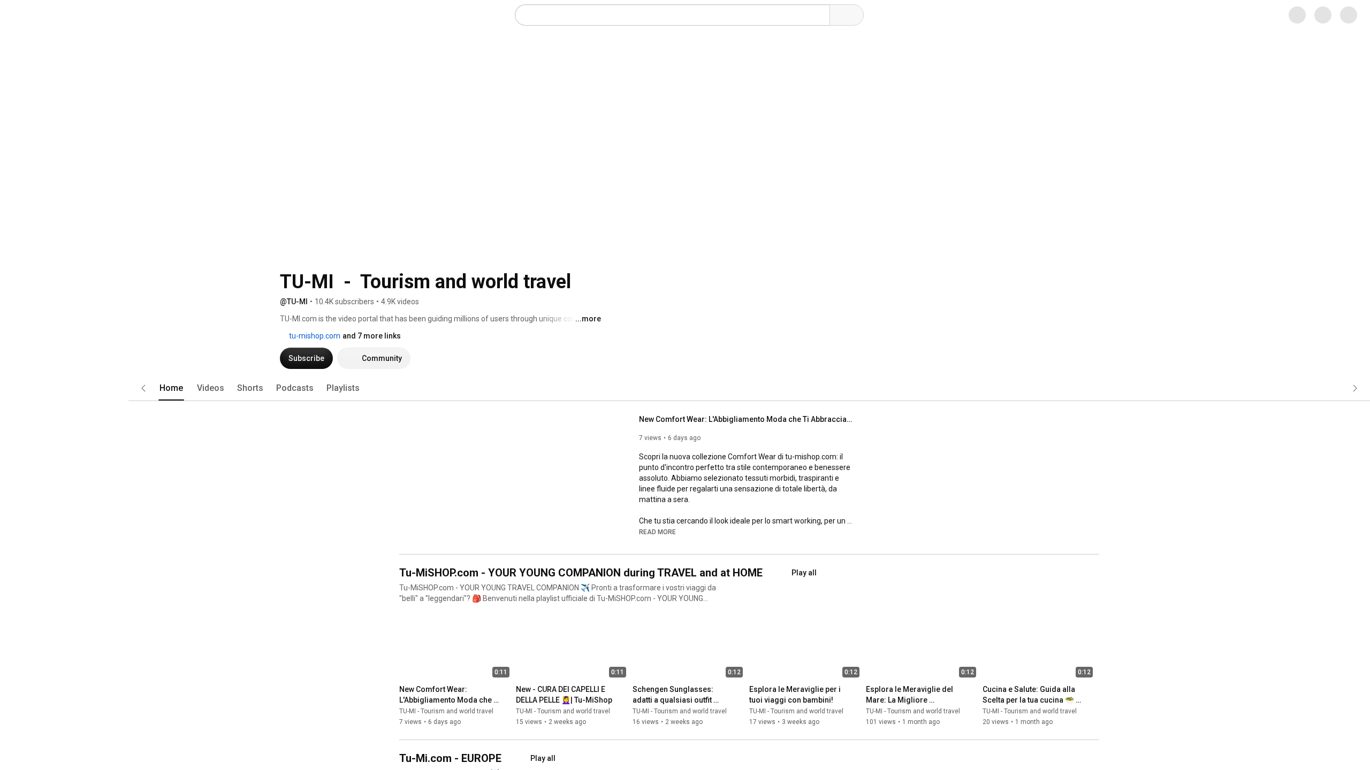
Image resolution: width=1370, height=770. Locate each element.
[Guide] (19, 15)
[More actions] (506, 572)
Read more (657, 413)
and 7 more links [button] (591, 216)
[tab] (418, 269)
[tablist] (749, 269)
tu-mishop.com (533, 216)
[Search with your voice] (855, 15)
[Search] (819, 15)
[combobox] (662, 15)
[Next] (1097, 529)
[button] (657, 412)
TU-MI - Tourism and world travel (446, 592)
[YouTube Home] (63, 15)
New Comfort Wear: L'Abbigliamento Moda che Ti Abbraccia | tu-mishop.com (746, 300)
